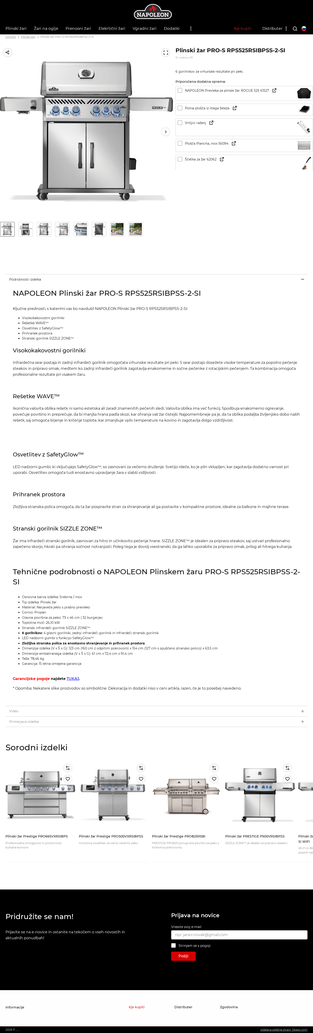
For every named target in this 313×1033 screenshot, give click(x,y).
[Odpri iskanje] (294, 28)
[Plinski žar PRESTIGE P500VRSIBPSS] (260, 795)
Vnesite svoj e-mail (186, 927)
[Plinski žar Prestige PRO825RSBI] (187, 795)
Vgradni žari (144, 28)
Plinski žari (16, 28)
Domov (10, 37)
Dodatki (172, 28)
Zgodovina (229, 1007)
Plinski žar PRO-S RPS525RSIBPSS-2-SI (67, 37)
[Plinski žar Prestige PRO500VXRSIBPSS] (113, 795)
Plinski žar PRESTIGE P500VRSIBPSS (255, 836)
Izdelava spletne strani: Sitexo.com (284, 1029)
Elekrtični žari (112, 28)
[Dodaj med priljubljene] (67, 779)
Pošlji (183, 956)
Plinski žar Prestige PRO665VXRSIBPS (36, 836)
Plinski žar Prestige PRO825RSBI (178, 836)
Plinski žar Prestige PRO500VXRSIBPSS (111, 836)
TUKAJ (73, 679)
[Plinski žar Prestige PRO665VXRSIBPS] (40, 795)
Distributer (272, 28)
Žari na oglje (46, 28)
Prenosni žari (78, 28)
